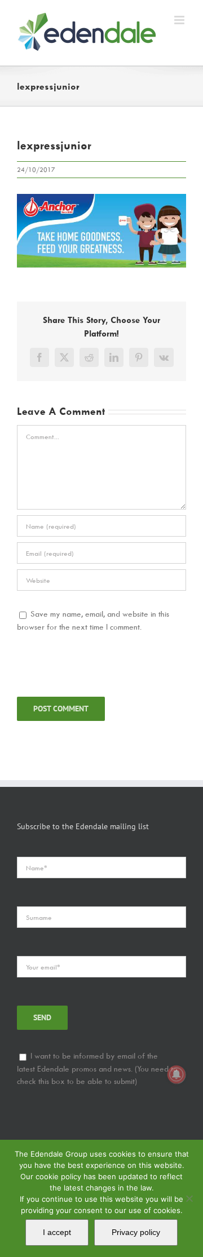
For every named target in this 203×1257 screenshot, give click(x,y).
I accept (57, 1232)
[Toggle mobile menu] (180, 20)
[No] (189, 1198)
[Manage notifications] (176, 1074)
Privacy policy (136, 1232)
